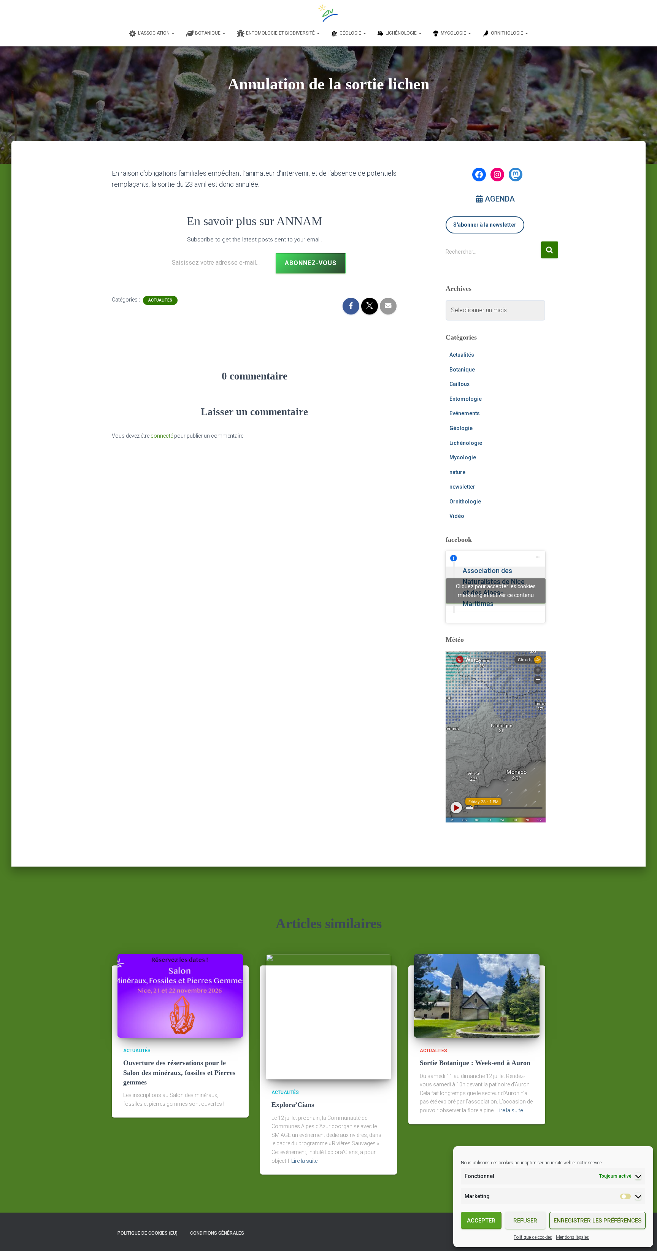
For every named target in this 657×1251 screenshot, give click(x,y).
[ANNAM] (328, 13)
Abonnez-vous (310, 263)
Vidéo (456, 516)
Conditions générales (217, 1233)
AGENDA (499, 198)
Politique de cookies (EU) (147, 1233)
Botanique (462, 370)
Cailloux (459, 384)
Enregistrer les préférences (597, 1220)
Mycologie (462, 457)
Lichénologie (465, 443)
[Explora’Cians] (328, 1016)
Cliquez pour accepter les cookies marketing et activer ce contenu (496, 590)
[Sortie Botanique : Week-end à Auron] (477, 995)
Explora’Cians (292, 1104)
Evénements (464, 413)
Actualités (160, 300)
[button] (173, 33)
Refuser (525, 1220)
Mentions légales (572, 1237)
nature (457, 472)
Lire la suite (304, 1161)
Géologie (461, 428)
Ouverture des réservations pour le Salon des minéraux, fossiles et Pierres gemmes (179, 1072)
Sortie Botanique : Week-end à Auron (475, 1063)
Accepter (481, 1220)
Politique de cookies (533, 1237)
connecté (162, 436)
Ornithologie (465, 501)
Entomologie (465, 399)
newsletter (462, 487)
